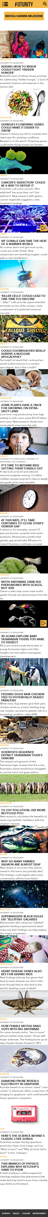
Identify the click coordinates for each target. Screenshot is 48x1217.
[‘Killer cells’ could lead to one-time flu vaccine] (24, 273)
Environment (39, 1213)
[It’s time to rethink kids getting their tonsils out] (24, 441)
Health (16, 1213)
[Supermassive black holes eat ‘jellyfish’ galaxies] (24, 894)
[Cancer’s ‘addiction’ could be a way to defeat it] (24, 160)
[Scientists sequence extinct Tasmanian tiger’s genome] (24, 730)
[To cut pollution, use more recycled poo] (24, 788)
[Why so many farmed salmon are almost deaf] (24, 839)
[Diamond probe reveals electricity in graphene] (24, 1058)
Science (6, 1213)
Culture (26, 1213)
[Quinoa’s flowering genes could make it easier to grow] (24, 102)
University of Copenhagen (12, 459)
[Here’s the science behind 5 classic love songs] (24, 1113)
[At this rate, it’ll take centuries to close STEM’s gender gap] (24, 498)
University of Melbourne (11, 63)
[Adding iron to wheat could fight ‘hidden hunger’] (24, 44)
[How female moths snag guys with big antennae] (24, 1004)
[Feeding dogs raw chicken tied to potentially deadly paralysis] (24, 672)
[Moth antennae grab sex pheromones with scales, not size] (24, 559)
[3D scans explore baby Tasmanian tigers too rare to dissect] (24, 614)
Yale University (19, 462)
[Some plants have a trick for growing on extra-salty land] (24, 383)
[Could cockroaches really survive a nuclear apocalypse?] (24, 328)
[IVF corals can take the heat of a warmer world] (24, 219)
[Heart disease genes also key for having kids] (24, 949)
